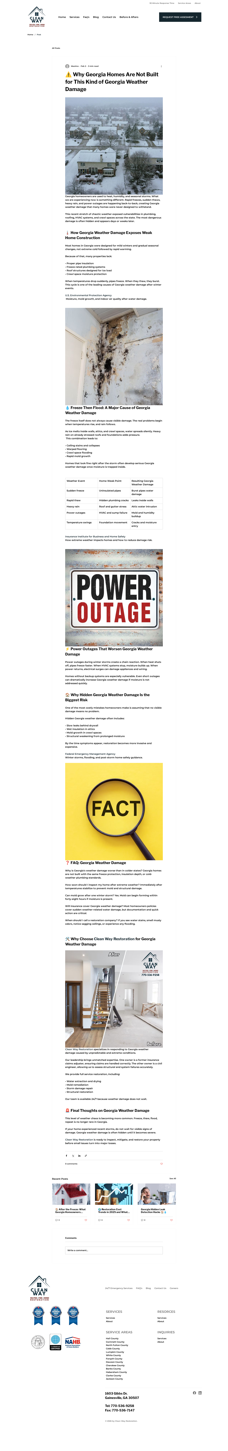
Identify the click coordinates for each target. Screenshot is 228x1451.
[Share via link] (86, 1155)
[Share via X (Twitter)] (73, 1155)
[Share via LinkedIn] (79, 1155)
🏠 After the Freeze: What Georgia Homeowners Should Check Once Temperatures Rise (70, 1210)
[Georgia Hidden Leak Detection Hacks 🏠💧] (157, 1194)
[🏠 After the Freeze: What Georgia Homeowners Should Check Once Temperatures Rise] (71, 1194)
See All (173, 1178)
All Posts (56, 48)
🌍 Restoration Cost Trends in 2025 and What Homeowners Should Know (113, 1210)
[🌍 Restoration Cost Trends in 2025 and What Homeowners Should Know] (114, 1194)
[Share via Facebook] (66, 1155)
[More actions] (161, 66)
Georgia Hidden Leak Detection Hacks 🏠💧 (154, 1210)
